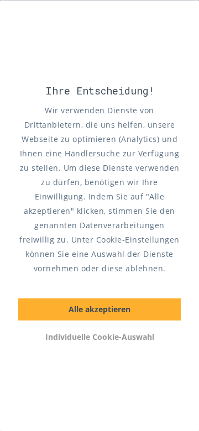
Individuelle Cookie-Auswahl (99, 337)
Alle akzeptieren (99, 309)
